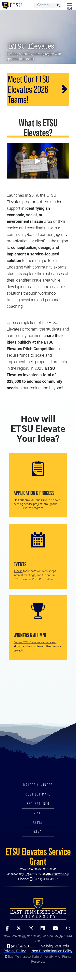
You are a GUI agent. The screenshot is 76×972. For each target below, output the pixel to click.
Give (38, 832)
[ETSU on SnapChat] (66, 929)
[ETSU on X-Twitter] (17, 929)
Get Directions (59, 874)
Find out (19, 500)
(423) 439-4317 (46, 879)
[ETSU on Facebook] (5, 929)
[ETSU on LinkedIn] (41, 929)
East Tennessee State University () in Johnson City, (38, 908)
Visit (38, 813)
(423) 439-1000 (23, 945)
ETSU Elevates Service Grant (38, 856)
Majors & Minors (38, 785)
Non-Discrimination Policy (52, 950)
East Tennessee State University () (11, 5)
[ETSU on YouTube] (53, 929)
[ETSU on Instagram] (29, 929)
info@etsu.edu (57, 945)
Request (38, 804)
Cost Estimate (38, 794)
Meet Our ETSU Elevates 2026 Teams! (29, 89)
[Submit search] (58, 6)
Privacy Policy (15, 950)
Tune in (18, 571)
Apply (38, 822)
